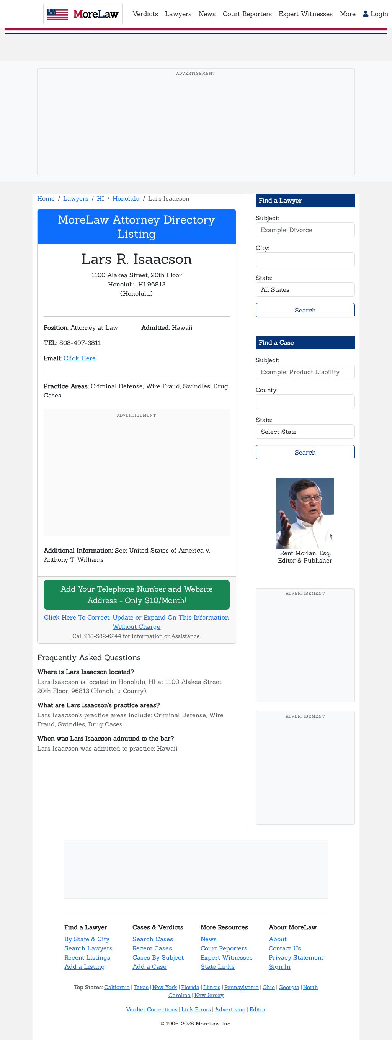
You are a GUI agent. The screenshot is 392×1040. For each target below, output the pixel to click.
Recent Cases (152, 948)
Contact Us (285, 948)
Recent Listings (87, 957)
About (278, 939)
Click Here (80, 358)
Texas (141, 987)
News (209, 939)
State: (264, 277)
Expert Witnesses (227, 957)
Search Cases (152, 939)
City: (262, 248)
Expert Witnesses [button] (306, 14)
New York (164, 987)
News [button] (207, 14)
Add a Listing (84, 966)
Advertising (230, 1009)
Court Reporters (224, 948)
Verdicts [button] (145, 14)
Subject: (267, 218)
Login (379, 14)
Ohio (269, 987)
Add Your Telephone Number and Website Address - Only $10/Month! (136, 594)
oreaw (95, 14)
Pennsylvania (241, 987)
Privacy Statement (296, 957)
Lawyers (75, 198)
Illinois (211, 987)
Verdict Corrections (152, 1009)
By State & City (86, 939)
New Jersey (209, 995)
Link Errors (196, 1009)
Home (46, 198)
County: (267, 390)
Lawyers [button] (178, 14)
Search (305, 310)
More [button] (348, 14)
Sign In (280, 966)
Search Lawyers (88, 948)
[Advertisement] (198, 133)
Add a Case (149, 966)
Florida (190, 987)
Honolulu (126, 198)
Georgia (289, 987)
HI (100, 198)
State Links (218, 966)
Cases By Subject (158, 957)
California (117, 987)
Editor (258, 1009)
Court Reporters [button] (247, 14)
